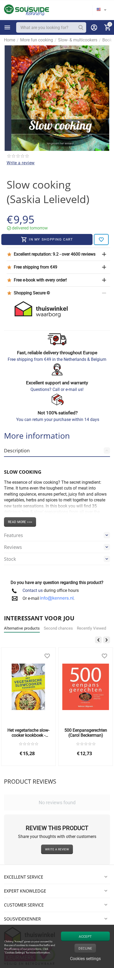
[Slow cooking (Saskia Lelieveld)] (57, 98)
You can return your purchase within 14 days (57, 419)
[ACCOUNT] (94, 27)
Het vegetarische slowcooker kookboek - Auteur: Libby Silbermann (28, 733)
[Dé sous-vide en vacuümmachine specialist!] (26, 9)
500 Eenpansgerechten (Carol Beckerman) (85, 733)
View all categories (7, 27)
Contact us (33, 590)
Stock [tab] (10, 559)
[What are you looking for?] (81, 27)
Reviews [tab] (13, 547)
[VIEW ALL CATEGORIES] (7, 27)
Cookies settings (85, 958)
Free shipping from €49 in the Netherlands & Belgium (57, 359)
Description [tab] (17, 450)
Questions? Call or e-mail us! (57, 389)
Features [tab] (13, 535)
